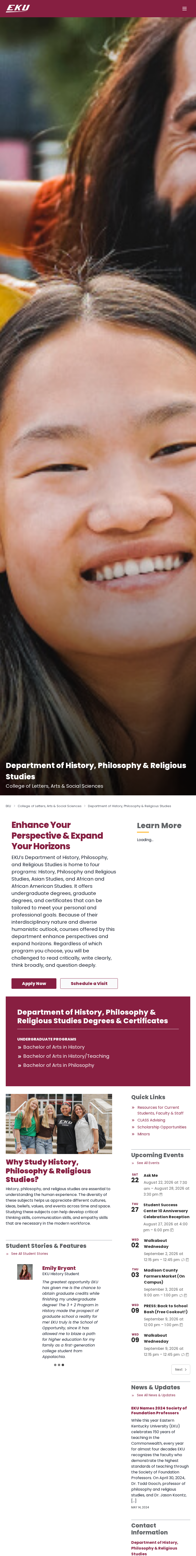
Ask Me (151, 1175)
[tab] (55, 1365)
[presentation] (25, 1272)
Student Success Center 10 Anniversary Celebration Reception (166, 1211)
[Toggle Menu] (184, 8)
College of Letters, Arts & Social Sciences (50, 806)
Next (179, 1369)
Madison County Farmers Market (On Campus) (164, 1276)
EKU (8, 806)
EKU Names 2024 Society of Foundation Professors (159, 1410)
